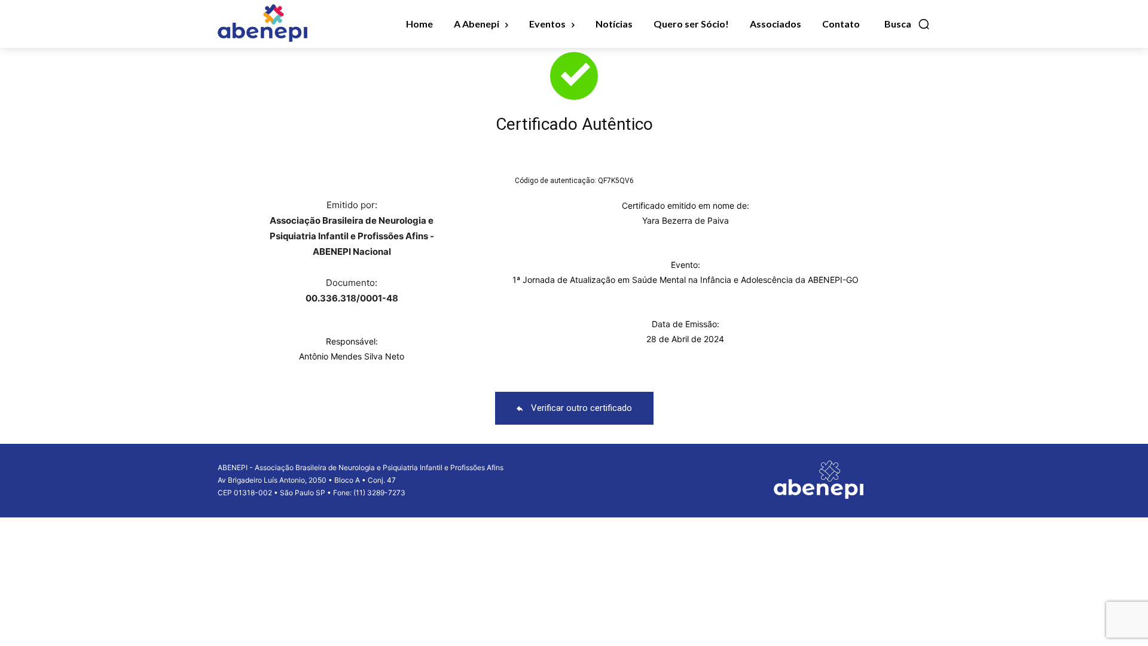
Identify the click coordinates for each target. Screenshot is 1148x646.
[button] (907, 24)
